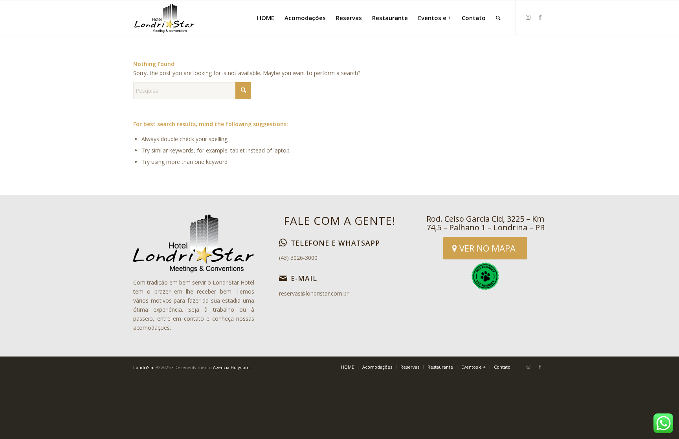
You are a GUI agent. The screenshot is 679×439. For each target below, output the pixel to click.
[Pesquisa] (498, 17)
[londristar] (164, 17)
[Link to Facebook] (540, 17)
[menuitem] (265, 17)
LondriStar (144, 367)
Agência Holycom (231, 367)
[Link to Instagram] (528, 17)
